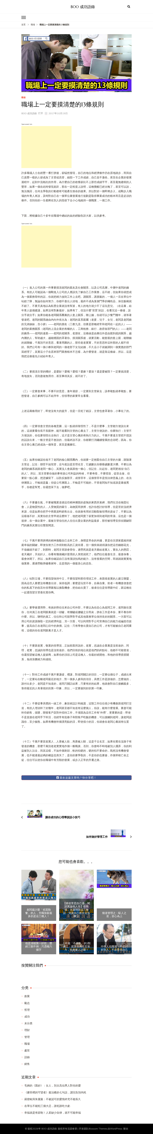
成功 (27, 1016)
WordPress (116, 1128)
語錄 (27, 1057)
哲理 (27, 1010)
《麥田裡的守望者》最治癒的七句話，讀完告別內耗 (55, 1092)
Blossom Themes (97, 1128)
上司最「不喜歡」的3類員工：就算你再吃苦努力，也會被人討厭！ (76, 946)
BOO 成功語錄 (83, 6)
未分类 (28, 1023)
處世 (27, 1050)
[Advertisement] (46, 147)
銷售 (27, 1064)
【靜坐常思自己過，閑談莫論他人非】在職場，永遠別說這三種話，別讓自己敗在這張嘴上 (76, 910)
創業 (27, 996)
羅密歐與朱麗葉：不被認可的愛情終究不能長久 (52, 1099)
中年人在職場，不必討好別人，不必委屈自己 (114, 948)
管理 (27, 1037)
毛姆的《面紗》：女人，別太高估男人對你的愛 (52, 1085)
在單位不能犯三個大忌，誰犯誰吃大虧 (47, 1106)
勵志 (27, 1003)
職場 (23, 98)
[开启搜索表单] (129, 6)
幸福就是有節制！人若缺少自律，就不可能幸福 (52, 1113)
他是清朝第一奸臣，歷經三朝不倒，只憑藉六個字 (38, 946)
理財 (27, 1030)
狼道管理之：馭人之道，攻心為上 (114, 914)
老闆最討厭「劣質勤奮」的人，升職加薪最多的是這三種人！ (38, 913)
